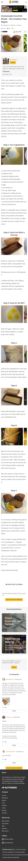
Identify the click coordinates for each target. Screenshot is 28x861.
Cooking (12, 25)
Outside (4, 810)
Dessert (19, 25)
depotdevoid (10, 679)
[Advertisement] (14, 8)
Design (4, 800)
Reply (14, 711)
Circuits (4, 795)
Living (4, 808)
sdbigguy (5, 25)
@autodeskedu (8, 843)
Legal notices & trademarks (11, 857)
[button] (2, 2)
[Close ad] (25, 7)
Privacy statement (8, 852)
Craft (3, 803)
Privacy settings (20, 852)
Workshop (5, 798)
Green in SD (8, 74)
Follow (13, 62)
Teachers (4, 813)
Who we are (5, 831)
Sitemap (4, 828)
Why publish (5, 821)
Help (3, 826)
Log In (14, 667)
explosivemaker (10, 751)
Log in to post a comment (14, 768)
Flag (5, 707)
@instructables (8, 839)
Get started (5, 823)
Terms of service (21, 849)
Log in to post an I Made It (14, 599)
